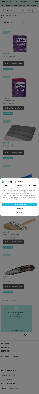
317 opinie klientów (17, 330)
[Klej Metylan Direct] (19, 92)
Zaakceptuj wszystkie (19, 204)
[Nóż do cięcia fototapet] (19, 270)
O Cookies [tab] (32, 185)
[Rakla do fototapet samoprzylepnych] (19, 136)
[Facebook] (2, 361)
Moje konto (6, 351)
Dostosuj (19, 208)
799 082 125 (34, 2)
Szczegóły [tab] (19, 185)
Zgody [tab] (7, 185)
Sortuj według (5, 22)
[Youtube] (5, 361)
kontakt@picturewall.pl (10, 2)
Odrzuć (19, 212)
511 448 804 (24, 2)
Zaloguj (25, 10)
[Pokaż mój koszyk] (32, 9)
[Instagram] (11, 361)
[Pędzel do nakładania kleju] (19, 225)
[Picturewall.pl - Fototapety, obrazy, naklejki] (6, 10)
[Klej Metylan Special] (19, 47)
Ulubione (29, 10)
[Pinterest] (8, 361)
